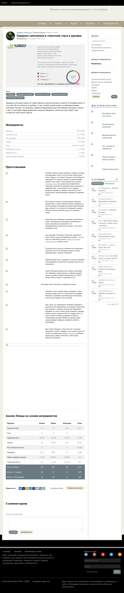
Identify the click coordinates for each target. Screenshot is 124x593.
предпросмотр (26, 532)
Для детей (66, 67)
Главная (20, 32)
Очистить (96, 96)
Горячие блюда (39, 32)
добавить (13, 532)
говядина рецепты (59, 94)
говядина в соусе (42, 94)
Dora (100, 221)
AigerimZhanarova (105, 267)
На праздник (49, 64)
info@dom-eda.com (41, 581)
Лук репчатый (11, 138)
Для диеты (41, 67)
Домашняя (57, 51)
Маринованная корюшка (107, 201)
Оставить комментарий (14, 514)
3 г (49, 79)
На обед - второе (60, 62)
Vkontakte (122, 2)
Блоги (58, 24)
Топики (42, 24)
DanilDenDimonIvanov (106, 280)
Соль (7, 145)
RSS (117, 304)
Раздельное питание (54, 67)
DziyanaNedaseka (104, 234)
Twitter (117, 2)
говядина (10, 94)
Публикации (109, 184)
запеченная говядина (15, 98)
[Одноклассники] (26, 488)
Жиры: (94, 90)
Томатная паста (11, 134)
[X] (23, 488)
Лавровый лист (11, 153)
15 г (46, 73)
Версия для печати (75, 488)
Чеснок (8, 142)
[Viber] (40, 488)
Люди (73, 24)
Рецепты (90, 24)
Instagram (113, 2)
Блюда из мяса (52, 32)
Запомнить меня (92, 572)
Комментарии (98, 183)
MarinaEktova (103, 245)
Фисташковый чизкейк (106, 236)
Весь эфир (111, 304)
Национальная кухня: (101, 79)
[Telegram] (37, 488)
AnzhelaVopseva (104, 188)
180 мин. (57, 55)
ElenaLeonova (22, 39)
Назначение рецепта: (101, 47)
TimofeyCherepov (105, 199)
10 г (46, 76)
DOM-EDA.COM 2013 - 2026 (15, 581)
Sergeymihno (103, 210)
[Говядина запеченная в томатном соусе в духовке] (21, 47)
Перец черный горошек (15, 156)
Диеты (112, 245)
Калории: (95, 84)
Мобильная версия (33, 552)
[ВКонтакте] (20, 488)
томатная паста (50, 184)
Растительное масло (13, 149)
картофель (71, 333)
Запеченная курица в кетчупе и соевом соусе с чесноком (108, 223)
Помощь (18, 552)
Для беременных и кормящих (65, 64)
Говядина (9, 131)
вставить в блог (56, 488)
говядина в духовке (25, 94)
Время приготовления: (101, 82)
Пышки (100, 282)
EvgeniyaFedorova (105, 291)
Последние (99, 179)
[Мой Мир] (30, 488)
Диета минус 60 (104, 247)
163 (73, 77)
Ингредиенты (111, 24)
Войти (4, 3)
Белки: (94, 87)
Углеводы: (96, 93)
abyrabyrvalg (103, 256)
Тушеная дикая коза (110, 169)
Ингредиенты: (97, 50)
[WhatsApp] (43, 488)
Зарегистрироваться (20, 3)
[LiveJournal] (33, 488)
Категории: (96, 44)
